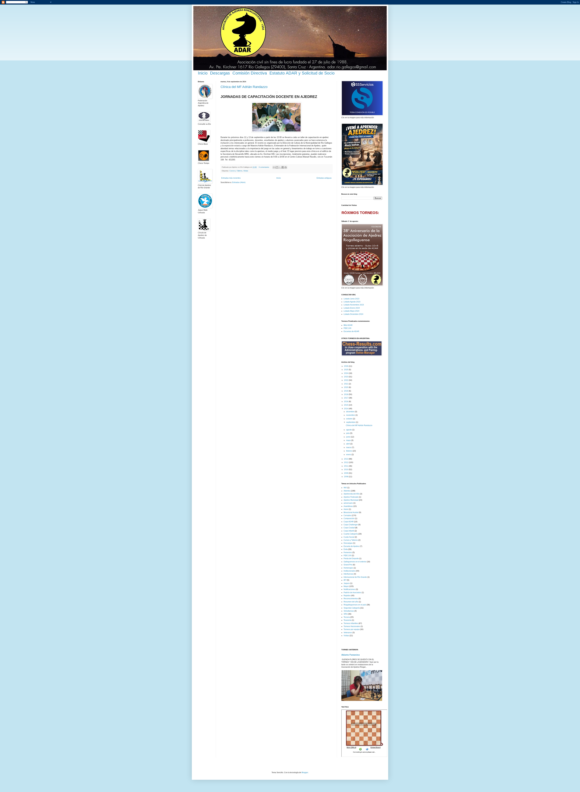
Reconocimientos (351, 599)
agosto (349, 430)
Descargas (220, 73)
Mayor (346, 586)
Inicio (203, 73)
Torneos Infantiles (351, 623)
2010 (346, 469)
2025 (346, 370)
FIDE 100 (347, 328)
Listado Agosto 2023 (352, 302)
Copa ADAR (349, 522)
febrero (349, 451)
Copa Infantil (349, 531)
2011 (346, 466)
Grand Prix (348, 565)
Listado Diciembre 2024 (353, 314)
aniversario (348, 503)
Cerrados (347, 515)
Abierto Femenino (350, 655)
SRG (346, 614)
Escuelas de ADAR (351, 331)
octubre (349, 419)
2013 (346, 459)
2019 (346, 391)
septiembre (351, 422)
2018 (346, 394)
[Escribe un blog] (277, 167)
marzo (349, 447)
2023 (346, 377)
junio (348, 437)
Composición (349, 518)
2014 (346, 409)
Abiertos (347, 491)
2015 (346, 405)
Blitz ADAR (348, 325)
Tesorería (347, 620)
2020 (346, 387)
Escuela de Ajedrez (351, 546)
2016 (346, 401)
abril (348, 444)
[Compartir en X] (279, 167)
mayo (348, 440)
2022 (346, 380)
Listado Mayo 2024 (351, 311)
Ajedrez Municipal (351, 500)
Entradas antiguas (324, 178)
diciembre (350, 412)
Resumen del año (351, 602)
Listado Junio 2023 (351, 299)
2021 (346, 384)
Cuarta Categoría (351, 534)
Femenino (348, 552)
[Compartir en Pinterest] (285, 167)
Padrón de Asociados (352, 592)
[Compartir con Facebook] (282, 167)
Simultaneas (349, 611)
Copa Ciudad (349, 528)
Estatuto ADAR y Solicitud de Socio (302, 73)
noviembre (350, 415)
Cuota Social (349, 537)
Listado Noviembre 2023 (354, 305)
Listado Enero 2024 (352, 308)
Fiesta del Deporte (351, 558)
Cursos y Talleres (235, 171)
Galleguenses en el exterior (355, 562)
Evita (346, 549)
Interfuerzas (348, 574)
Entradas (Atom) (238, 182)
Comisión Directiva (249, 73)
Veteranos (348, 633)
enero (348, 454)
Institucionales (349, 571)
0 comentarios (264, 167)
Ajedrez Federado (351, 497)
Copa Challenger (351, 525)
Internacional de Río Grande (355, 577)
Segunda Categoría (352, 608)
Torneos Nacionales (352, 626)
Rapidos (347, 595)
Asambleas (348, 506)
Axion (346, 509)
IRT (345, 580)
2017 (346, 398)
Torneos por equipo (352, 629)
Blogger (305, 772)
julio (348, 433)
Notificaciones (349, 589)
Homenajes (348, 568)
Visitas (245, 171)
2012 (346, 462)
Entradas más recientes (231, 178)
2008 (346, 477)
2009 (346, 473)
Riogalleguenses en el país (355, 605)
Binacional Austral (351, 512)
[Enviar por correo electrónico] (274, 167)
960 (345, 488)
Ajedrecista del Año (351, 494)
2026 (346, 366)
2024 (346, 373)
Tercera (347, 617)
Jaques (347, 583)
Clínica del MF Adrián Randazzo (244, 87)
